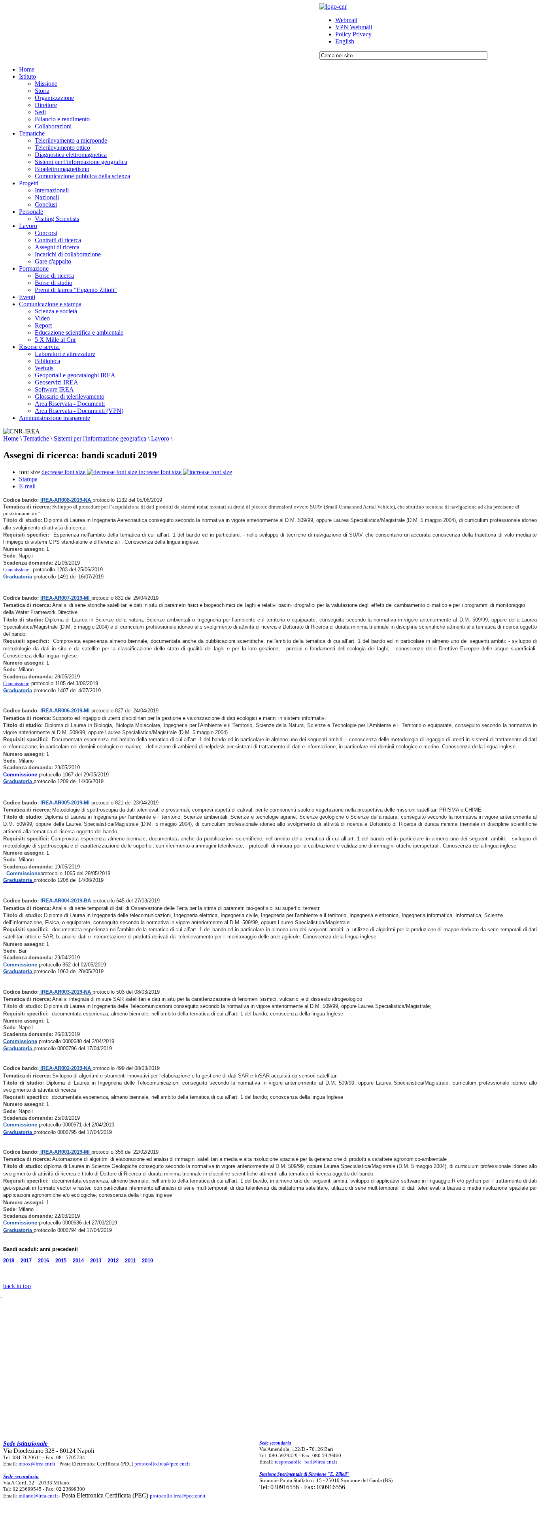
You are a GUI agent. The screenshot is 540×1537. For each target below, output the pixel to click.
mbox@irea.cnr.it (37, 1464)
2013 (95, 1261)
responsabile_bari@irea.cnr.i (305, 1462)
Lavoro (160, 438)
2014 (78, 1261)
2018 (8, 1261)
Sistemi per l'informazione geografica (100, 438)
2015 (60, 1261)
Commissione (16, 570)
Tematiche (36, 438)
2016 (43, 1261)
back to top (17, 1286)
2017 (26, 1261)
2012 (113, 1261)
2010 (147, 1261)
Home (11, 438)
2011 (130, 1261)
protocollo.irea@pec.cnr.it (162, 1464)
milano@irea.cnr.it (38, 1496)
